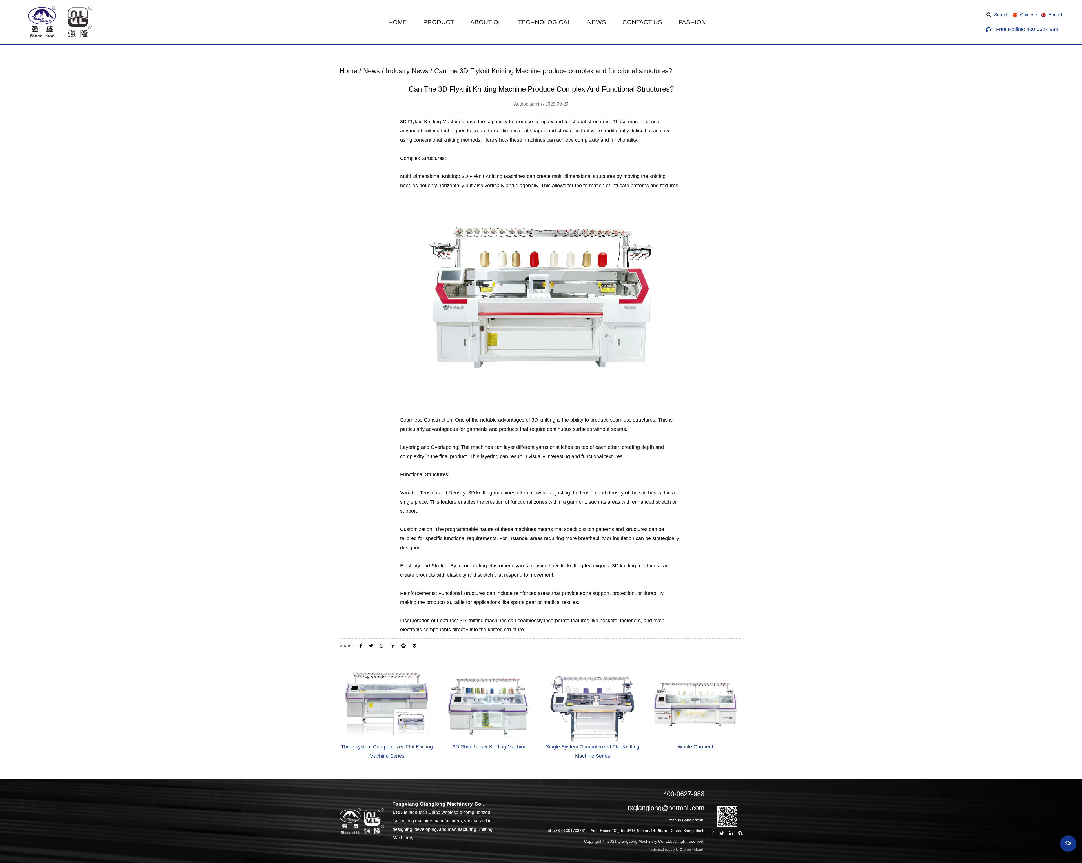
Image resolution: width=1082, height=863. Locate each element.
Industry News (407, 71)
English (1056, 14)
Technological (544, 22)
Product (438, 22)
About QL (486, 22)
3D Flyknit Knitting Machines (432, 121)
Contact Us (642, 22)
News (596, 22)
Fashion (692, 22)
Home (397, 22)
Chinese (1028, 14)
